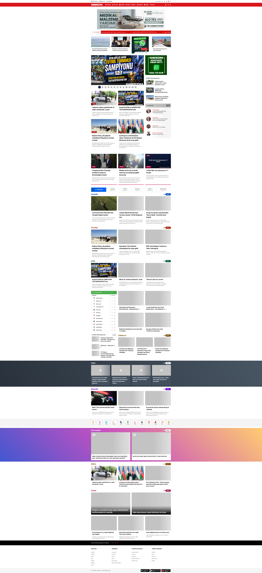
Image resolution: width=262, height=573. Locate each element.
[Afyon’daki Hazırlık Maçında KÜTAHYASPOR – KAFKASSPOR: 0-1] (131, 298)
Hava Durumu (135, 560)
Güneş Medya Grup (105, 570)
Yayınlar (133, 554)
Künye (113, 556)
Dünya (128, 4)
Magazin (140, 4)
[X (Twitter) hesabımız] (164, 1)
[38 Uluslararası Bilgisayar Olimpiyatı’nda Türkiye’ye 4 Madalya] (126, 342)
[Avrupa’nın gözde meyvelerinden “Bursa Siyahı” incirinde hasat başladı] (158, 203)
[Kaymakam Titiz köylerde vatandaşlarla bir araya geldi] (131, 237)
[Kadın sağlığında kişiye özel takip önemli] (158, 523)
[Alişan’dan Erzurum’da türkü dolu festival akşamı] (131, 398)
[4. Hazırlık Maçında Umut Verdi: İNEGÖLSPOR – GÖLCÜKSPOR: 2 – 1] (158, 298)
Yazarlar (113, 554)
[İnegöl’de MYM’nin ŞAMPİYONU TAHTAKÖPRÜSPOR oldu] (150, 92)
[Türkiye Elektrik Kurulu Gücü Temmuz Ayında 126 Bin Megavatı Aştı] (131, 203)
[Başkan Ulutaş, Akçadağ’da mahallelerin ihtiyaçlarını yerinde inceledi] (150, 100)
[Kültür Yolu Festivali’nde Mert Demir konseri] (104, 398)
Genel (93, 166)
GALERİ (95, 1)
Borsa (113, 558)
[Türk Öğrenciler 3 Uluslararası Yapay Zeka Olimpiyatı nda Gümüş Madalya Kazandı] (144, 342)
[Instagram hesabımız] (166, 1)
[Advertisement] (84, 29)
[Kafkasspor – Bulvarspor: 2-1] (96, 349)
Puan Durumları (135, 552)
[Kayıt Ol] (166, 5)
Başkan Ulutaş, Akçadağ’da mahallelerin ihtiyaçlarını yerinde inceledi (107, 32)
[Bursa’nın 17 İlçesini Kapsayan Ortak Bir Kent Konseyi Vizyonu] (120, 41)
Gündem (109, 4)
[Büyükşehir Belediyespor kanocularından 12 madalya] (131, 320)
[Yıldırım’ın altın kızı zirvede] (158, 270)
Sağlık (146, 4)
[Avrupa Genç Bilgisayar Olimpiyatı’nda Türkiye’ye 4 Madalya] (162, 342)
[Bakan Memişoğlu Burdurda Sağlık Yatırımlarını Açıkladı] (131, 523)
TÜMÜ (168, 105)
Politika (123, 4)
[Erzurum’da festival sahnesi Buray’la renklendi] (158, 398)
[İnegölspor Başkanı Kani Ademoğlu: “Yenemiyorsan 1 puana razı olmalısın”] (96, 341)
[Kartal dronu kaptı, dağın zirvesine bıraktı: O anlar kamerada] (151, 443)
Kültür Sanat (154, 558)
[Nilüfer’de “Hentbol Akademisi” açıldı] (131, 270)
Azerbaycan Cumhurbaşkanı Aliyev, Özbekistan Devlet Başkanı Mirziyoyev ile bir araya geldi (150, 32)
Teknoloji (152, 4)
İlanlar (92, 556)
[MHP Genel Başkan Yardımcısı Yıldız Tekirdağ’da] (158, 237)
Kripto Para (134, 556)
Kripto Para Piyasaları (116, 562)
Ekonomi (116, 4)
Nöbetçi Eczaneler (135, 558)
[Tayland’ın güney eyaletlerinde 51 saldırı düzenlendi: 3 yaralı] (150, 84)
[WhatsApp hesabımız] (170, 1)
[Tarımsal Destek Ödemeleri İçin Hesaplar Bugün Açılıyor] (104, 203)
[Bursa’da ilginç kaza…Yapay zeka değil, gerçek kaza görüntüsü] (161, 370)
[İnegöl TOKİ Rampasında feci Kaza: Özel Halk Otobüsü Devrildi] (141, 370)
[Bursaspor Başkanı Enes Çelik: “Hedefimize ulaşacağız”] (158, 320)
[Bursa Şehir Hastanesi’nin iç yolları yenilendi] (161, 41)
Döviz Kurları (114, 560)
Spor (134, 4)
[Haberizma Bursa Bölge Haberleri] (97, 5)
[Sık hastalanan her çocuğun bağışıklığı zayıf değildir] (104, 523)
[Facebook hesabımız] (162, 1)
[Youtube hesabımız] (168, 1)
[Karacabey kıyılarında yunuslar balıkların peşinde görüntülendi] (100, 41)
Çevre (153, 554)
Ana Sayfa (114, 552)
